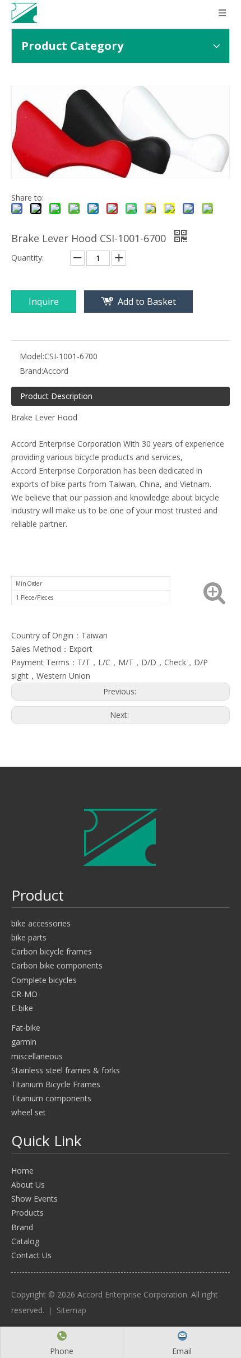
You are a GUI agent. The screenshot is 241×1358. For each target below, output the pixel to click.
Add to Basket (147, 301)
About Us (28, 1184)
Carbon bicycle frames (51, 951)
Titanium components (51, 1098)
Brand (22, 1227)
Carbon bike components (57, 965)
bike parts (29, 937)
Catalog (25, 1241)
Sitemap (71, 1310)
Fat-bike (25, 1027)
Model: (32, 356)
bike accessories (41, 923)
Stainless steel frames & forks (65, 1070)
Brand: (31, 370)
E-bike (22, 1008)
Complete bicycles (44, 980)
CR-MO (24, 994)
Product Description (56, 396)
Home (22, 1170)
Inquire (44, 301)
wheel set (28, 1112)
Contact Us (31, 1255)
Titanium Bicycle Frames (55, 1084)
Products (27, 1212)
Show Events (34, 1198)
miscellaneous (37, 1056)
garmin (23, 1041)
